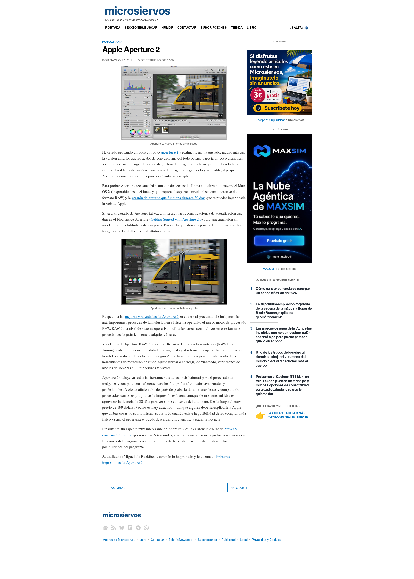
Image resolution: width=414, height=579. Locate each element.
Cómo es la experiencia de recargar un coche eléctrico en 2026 (283, 290)
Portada (112, 27)
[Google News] (105, 527)
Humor (167, 27)
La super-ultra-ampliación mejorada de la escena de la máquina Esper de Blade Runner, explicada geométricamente (284, 310)
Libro (251, 27)
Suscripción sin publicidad (270, 120)
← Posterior (115, 487)
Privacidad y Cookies (266, 539)
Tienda (237, 27)
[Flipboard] (130, 527)
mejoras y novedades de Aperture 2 (152, 316)
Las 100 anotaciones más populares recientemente (287, 415)
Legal (244, 539)
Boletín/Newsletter (180, 539)
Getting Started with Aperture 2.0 (176, 219)
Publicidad (228, 539)
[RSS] (113, 527)
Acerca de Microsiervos (119, 539)
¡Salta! (296, 27)
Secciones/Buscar (141, 27)
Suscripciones (214, 27)
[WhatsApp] (146, 527)
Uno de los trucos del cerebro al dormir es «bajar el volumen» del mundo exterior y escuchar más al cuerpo (282, 359)
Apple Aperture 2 (130, 49)
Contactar (187, 27)
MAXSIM (268, 269)
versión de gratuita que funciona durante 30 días (168, 197)
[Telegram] (138, 527)
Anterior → (238, 487)
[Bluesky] (121, 527)
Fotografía (112, 41)
